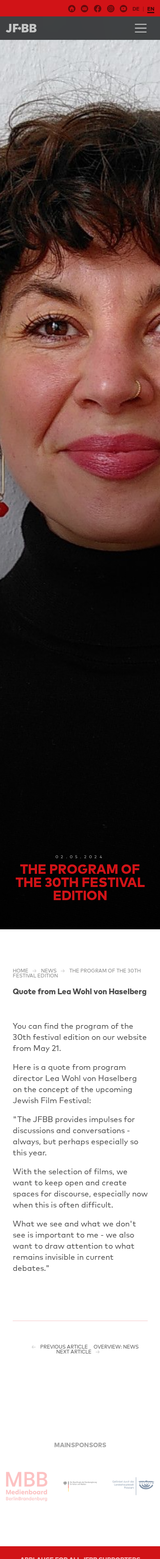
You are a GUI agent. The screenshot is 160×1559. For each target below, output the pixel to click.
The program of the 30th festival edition (77, 973)
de (136, 9)
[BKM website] (80, 1486)
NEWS (49, 971)
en (150, 9)
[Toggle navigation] (140, 28)
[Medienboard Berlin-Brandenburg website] (26, 1486)
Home (20, 971)
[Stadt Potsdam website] (133, 1486)
